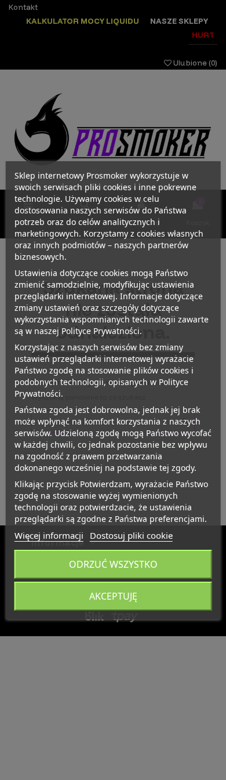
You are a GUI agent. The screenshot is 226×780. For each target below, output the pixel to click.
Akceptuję (113, 596)
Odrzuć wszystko (113, 564)
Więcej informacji (48, 535)
